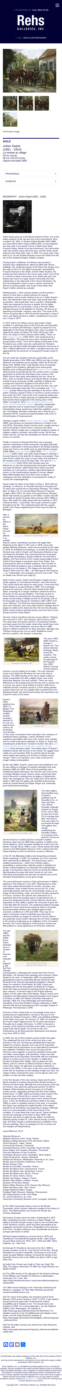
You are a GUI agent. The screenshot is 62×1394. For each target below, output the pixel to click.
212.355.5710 (40, 10)
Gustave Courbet (45, 369)
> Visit (18, 38)
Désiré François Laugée (38, 421)
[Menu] (57, 5)
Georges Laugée (14, 337)
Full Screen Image (11, 131)
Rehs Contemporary (35, 38)
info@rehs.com (32, 1379)
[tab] (31, 174)
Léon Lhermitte (22, 451)
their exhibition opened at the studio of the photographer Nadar (28, 403)
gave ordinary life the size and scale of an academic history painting (30, 746)
